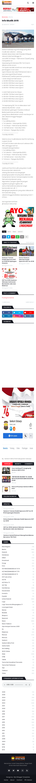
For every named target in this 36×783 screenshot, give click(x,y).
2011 (18, 733)
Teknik (18, 659)
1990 (18, 744)
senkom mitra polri (18, 643)
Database (18, 555)
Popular (7, 464)
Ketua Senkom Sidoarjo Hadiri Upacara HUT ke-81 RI (26, 259)
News (14, 231)
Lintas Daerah (18, 599)
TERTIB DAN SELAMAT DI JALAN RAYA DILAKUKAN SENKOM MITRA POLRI (22, 478)
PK (18, 629)
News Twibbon (18, 624)
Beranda (5, 17)
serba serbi (18, 646)
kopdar (18, 596)
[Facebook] (4, 236)
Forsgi (18, 563)
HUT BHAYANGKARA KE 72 (18, 574)
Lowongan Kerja (18, 607)
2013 (18, 728)
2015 (18, 722)
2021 (18, 706)
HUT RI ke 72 (18, 582)
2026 (18, 692)
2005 (18, 739)
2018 (18, 714)
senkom (20, 231)
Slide (18, 654)
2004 (18, 741)
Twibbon (18, 670)
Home (6, 780)
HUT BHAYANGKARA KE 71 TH (18, 571)
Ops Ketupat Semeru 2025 (18, 626)
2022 (18, 703)
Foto (18, 566)
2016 (18, 719)
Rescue (18, 635)
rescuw (18, 637)
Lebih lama (29, 302)
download (18, 560)
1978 (18, 747)
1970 (18, 750)
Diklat (18, 558)
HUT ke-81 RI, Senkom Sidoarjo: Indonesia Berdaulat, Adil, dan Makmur (9, 283)
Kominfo (18, 593)
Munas (18, 610)
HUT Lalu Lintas (18, 577)
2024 (18, 697)
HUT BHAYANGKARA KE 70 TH (18, 569)
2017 (18, 717)
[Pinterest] (13, 236)
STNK (18, 657)
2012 (18, 730)
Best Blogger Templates (22, 777)
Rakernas (18, 632)
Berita (11, 17)
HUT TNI (18, 585)
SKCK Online (18, 651)
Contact (19, 780)
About (12, 780)
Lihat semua (30, 242)
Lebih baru (6, 302)
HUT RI (18, 580)
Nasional (18, 618)
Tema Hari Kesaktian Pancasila (18, 662)
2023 (18, 700)
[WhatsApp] (18, 236)
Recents (18, 464)
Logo (18, 602)
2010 (18, 736)
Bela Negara (18, 547)
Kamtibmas (18, 588)
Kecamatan (18, 591)
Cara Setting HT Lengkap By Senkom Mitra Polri (21, 469)
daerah (18, 552)
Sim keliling (18, 648)
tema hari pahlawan (18, 665)
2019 (18, 711)
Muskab (18, 613)
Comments (29, 464)
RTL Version (28, 780)
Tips (18, 668)
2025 (18, 695)
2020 (18, 708)
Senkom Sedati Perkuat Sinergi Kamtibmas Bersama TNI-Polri (18, 536)
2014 (18, 725)
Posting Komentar (8, 298)
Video (18, 673)
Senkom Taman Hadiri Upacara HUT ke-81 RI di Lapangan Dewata (9, 260)
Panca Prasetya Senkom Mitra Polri (22, 487)
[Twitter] (8, 236)
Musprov (18, 615)
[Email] (22, 236)
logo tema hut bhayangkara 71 (18, 604)
